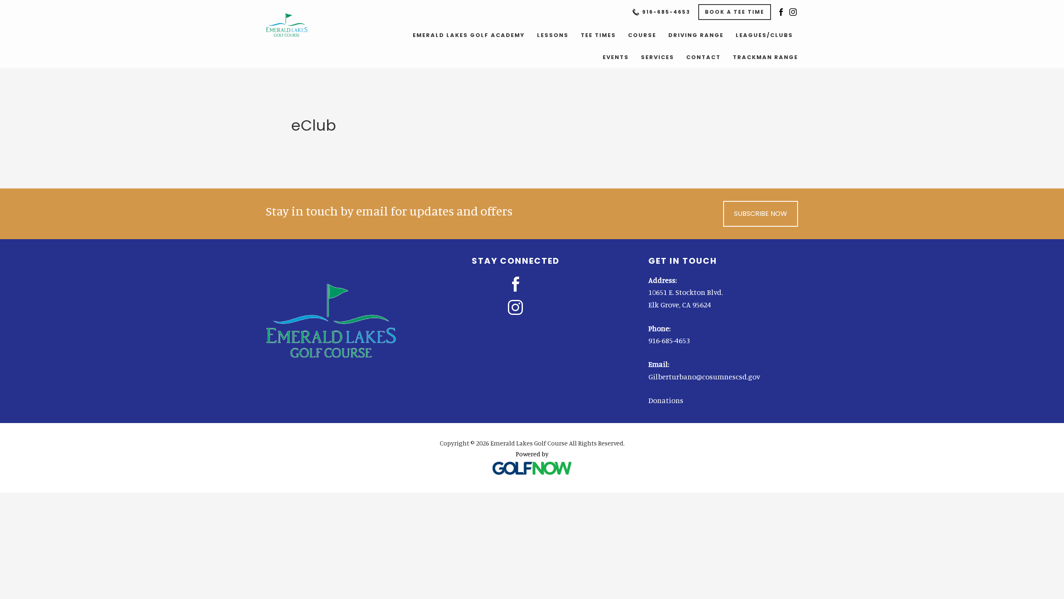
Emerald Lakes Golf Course (295, 25)
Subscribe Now (760, 213)
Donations (665, 400)
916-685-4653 (666, 11)
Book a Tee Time (734, 11)
